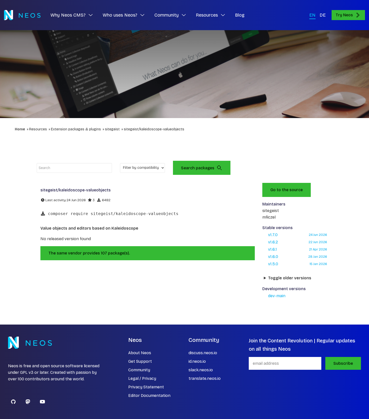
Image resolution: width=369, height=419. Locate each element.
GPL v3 (26, 372)
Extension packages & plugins (76, 129)
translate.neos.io (205, 378)
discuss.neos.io (203, 352)
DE (323, 15)
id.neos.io (197, 361)
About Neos (139, 352)
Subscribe (343, 363)
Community (139, 370)
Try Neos (344, 15)
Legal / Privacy (142, 378)
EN (312, 15)
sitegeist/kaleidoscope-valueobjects (154, 129)
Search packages (197, 168)
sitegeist (112, 129)
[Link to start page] (22, 15)
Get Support (140, 361)
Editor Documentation (149, 395)
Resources (38, 129)
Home (20, 129)
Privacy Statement (146, 387)
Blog (239, 15)
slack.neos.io (201, 370)
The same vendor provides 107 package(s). (89, 253)
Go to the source (286, 189)
